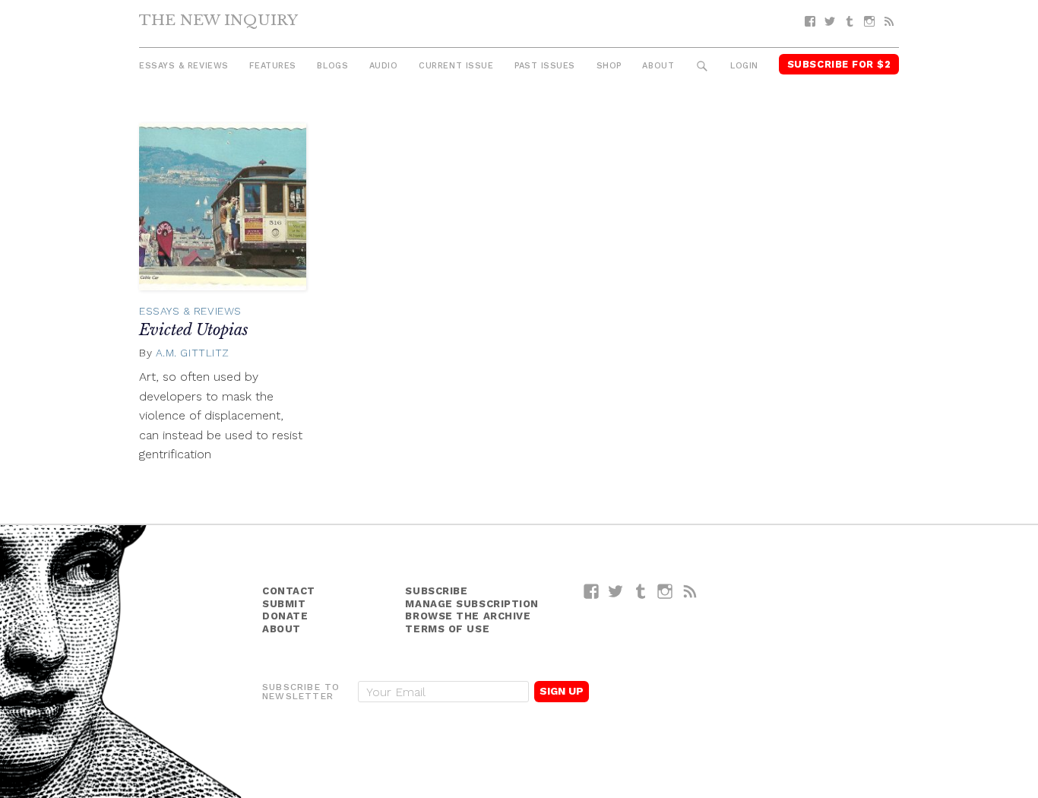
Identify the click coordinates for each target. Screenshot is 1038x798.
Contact (288, 591)
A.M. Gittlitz (192, 353)
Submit (283, 604)
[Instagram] (869, 21)
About (658, 66)
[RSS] (889, 21)
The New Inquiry (218, 20)
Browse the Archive (467, 616)
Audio (383, 66)
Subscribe (436, 591)
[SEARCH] (702, 66)
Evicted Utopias (193, 330)
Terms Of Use (447, 629)
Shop (609, 66)
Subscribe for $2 (839, 64)
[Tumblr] (849, 21)
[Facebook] (810, 21)
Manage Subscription (471, 604)
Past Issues (544, 66)
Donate (285, 616)
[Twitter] (830, 21)
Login (744, 66)
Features (272, 66)
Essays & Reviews (184, 66)
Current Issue (456, 66)
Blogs (332, 66)
